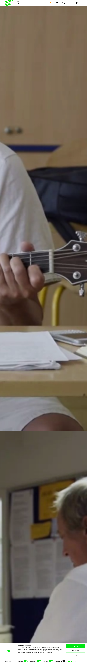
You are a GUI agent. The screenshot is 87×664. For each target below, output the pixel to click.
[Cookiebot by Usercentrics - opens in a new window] (9, 661)
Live (46, 3)
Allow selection (75, 650)
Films (58, 3)
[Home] (10, 3)
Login (72, 3)
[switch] (39, 661)
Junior (52, 3)
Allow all (76, 646)
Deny (75, 655)
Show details (71, 661)
